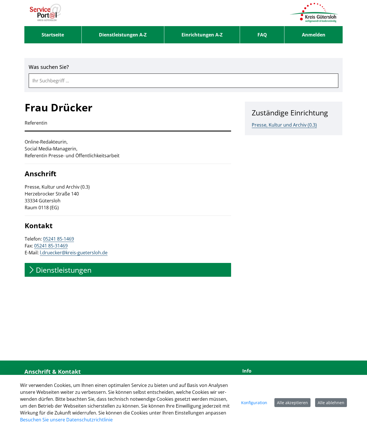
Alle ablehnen (331, 402)
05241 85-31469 (51, 246)
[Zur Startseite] (45, 13)
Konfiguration (254, 402)
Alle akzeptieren (292, 402)
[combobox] (183, 80)
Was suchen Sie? (49, 67)
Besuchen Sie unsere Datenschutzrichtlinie (66, 420)
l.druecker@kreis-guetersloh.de (74, 252)
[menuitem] (52, 34)
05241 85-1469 (58, 239)
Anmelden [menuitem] (313, 35)
